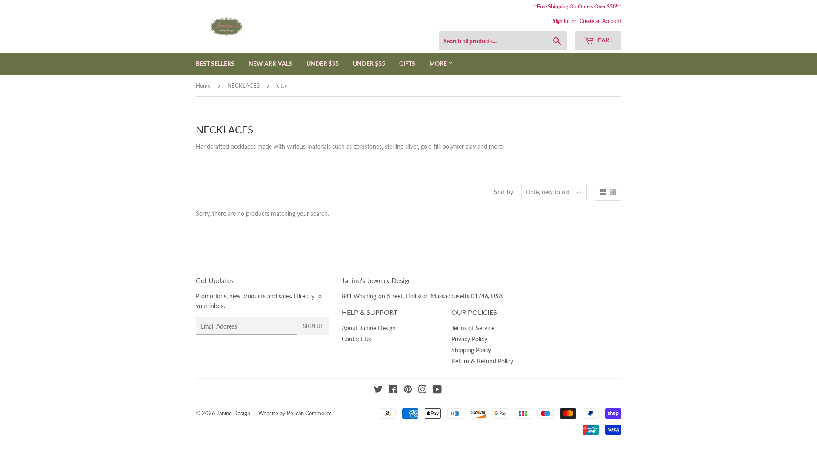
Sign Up (313, 326)
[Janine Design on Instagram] (422, 390)
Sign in (560, 21)
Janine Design (233, 413)
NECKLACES (243, 85)
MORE (438, 63)
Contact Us (356, 339)
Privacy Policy (469, 339)
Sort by (503, 192)
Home (203, 85)
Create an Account (600, 21)
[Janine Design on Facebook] (393, 390)
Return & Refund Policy (482, 361)
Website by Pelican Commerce (295, 413)
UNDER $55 (369, 63)
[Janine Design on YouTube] (437, 390)
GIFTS (407, 63)
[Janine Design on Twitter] (378, 390)
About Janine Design (369, 328)
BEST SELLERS (215, 63)
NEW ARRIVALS (270, 63)
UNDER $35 (322, 63)
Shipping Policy (471, 350)
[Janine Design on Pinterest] (407, 390)
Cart (604, 40)
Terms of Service (472, 328)
